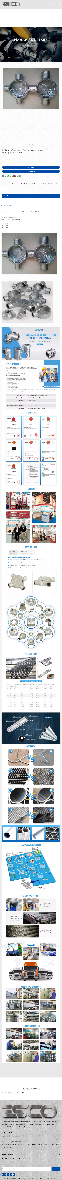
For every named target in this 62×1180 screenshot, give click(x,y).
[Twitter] (8, 1174)
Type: (4, 183)
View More (31, 46)
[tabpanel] (31, 44)
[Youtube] (11, 1174)
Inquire (32, 167)
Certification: (44, 183)
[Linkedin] (5, 1174)
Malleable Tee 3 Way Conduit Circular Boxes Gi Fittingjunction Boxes (24, 191)
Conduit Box (6, 188)
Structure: (24, 183)
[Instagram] (14, 1174)
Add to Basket (31, 171)
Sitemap (53, 1178)
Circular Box (16, 188)
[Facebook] (3, 1174)
